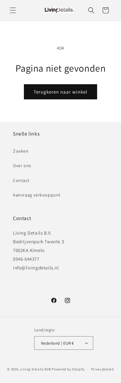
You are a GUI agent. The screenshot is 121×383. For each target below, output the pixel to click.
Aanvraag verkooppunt (37, 195)
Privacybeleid (102, 369)
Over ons (22, 165)
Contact (21, 180)
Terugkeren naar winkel (60, 92)
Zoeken (21, 151)
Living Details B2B (35, 369)
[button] (13, 10)
